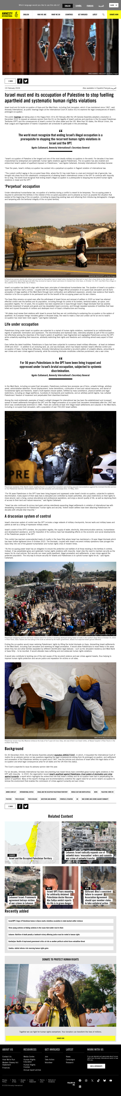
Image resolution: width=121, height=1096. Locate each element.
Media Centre (29, 1057)
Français (90, 6)
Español (79, 6)
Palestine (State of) (107, 792)
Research (69, 1062)
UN (77, 799)
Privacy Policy (4, 1081)
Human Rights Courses (29, 1066)
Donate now (60, 1038)
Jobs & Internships (96, 1066)
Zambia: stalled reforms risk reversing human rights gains (28, 948)
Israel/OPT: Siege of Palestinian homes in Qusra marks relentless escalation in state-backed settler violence (46, 921)
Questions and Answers (48, 799)
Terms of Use (14, 1081)
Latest (69, 1049)
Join (46, 1057)
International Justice (27, 792)
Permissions (42, 1081)
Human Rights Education (29, 1060)
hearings (17, 117)
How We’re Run (8, 1059)
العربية (101, 6)
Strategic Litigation (66, 799)
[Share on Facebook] (19, 81)
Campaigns (70, 1059)
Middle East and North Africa (80, 792)
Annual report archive (32, 1070)
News (95, 792)
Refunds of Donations (51, 1081)
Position (8, 799)
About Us (7, 1049)
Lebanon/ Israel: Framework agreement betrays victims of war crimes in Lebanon (22, 900)
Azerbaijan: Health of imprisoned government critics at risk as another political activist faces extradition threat (47, 941)
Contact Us (6, 1057)
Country (12, 855)
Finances (6, 1068)
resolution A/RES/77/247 (64, 755)
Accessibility (23, 1081)
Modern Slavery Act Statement (10, 1063)
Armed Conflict (11, 792)
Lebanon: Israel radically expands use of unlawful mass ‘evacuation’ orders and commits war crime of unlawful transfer (89, 855)
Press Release (19, 799)
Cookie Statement (32, 1081)
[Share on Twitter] (25, 81)
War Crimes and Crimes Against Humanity (95, 799)
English (67, 6)
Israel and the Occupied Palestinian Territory (52, 792)
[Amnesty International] (10, 14)
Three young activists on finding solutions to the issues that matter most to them (36, 928)
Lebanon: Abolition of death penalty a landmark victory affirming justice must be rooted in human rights (44, 934)
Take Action (49, 1059)
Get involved (52, 1049)
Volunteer (48, 1062)
